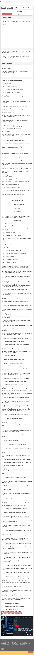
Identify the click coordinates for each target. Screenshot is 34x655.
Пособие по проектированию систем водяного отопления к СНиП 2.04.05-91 (13, 194)
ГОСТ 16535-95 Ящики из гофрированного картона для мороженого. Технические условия (15, 108)
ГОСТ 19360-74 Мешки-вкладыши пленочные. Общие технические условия (13, 89)
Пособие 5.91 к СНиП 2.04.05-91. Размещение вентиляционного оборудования (13, 179)
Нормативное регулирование (25, 643)
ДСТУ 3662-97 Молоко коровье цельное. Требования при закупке (11, 128)
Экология (22, 642)
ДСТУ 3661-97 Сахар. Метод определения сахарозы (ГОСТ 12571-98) (12, 92)
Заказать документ (15, 645)
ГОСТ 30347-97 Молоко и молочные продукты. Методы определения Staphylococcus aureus (15, 109)
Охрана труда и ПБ (23, 646)
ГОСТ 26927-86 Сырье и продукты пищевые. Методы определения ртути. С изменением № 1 (15, 132)
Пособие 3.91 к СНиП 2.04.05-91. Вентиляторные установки (10, 184)
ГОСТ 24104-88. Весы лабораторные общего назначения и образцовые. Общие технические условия (16, 190)
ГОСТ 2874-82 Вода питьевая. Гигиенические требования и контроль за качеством (14, 140)
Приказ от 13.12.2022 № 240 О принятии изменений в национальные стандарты (13, 69)
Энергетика (26, 642)
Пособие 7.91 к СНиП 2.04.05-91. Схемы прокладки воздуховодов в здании (13, 176)
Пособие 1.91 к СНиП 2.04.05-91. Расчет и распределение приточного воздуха (13, 182)
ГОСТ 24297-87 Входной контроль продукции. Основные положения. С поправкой (14, 129)
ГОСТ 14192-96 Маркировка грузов (7, 131)
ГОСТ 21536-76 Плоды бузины (6, 83)
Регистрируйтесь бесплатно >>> (26, 14)
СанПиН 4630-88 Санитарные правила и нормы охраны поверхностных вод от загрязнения (15, 153)
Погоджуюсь (30, 652)
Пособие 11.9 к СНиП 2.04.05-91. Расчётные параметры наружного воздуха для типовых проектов (16, 168)
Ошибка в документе (15, 646)
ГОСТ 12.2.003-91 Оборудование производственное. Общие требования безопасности (14, 159)
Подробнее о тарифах (17, 613)
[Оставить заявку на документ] (24, 11)
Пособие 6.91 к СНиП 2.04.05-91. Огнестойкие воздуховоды (10, 178)
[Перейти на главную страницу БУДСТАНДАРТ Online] (13, 1)
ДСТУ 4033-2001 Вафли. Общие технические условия (10, 113)
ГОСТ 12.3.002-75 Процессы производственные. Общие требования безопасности (14, 157)
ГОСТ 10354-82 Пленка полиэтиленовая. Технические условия (11, 187)
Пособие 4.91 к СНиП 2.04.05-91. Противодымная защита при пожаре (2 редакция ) (14, 185)
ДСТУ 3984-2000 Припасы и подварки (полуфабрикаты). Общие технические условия (14, 106)
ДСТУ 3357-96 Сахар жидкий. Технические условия (9, 86)
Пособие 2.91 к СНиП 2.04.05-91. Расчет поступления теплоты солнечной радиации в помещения (16, 181)
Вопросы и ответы (15, 644)
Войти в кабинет (7, 13)
